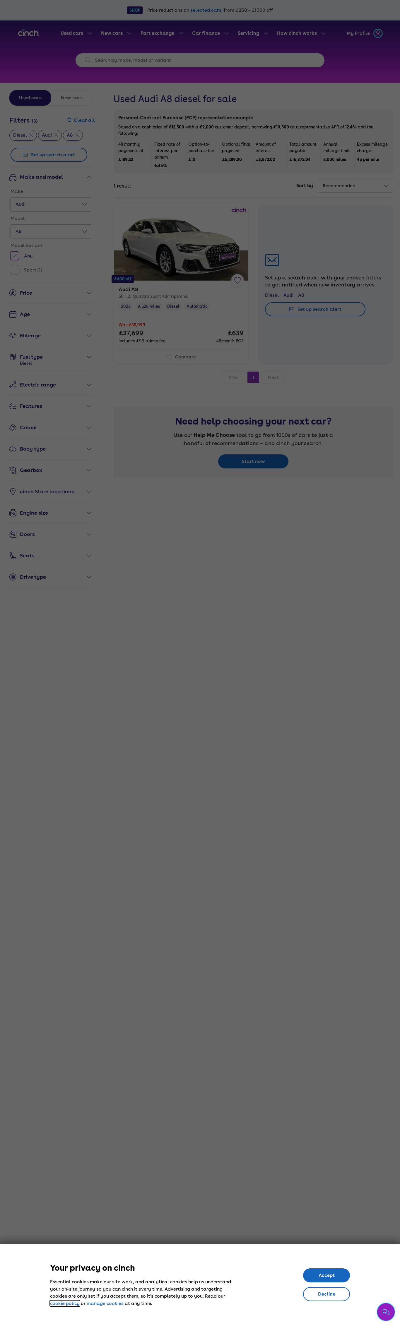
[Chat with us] (386, 1312)
